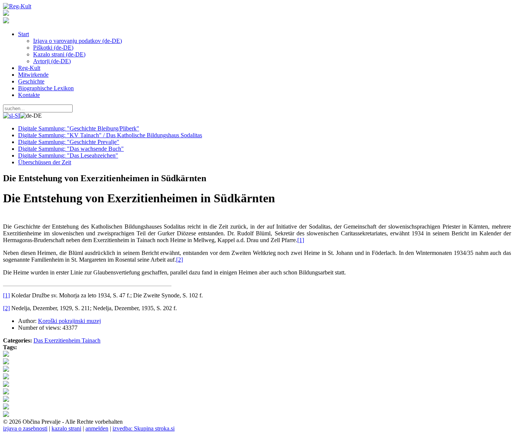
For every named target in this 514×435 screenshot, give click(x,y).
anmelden (96, 428)
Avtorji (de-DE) (52, 61)
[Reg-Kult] (17, 6)
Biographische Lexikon (46, 88)
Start (23, 34)
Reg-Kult (29, 68)
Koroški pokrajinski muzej (69, 321)
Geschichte (31, 81)
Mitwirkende (33, 74)
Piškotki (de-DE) (53, 47)
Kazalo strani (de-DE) (59, 54)
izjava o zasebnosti (25, 428)
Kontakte (29, 95)
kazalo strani (66, 428)
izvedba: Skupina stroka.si (144, 428)
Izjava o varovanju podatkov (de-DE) (77, 41)
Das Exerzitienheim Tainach (66, 340)
